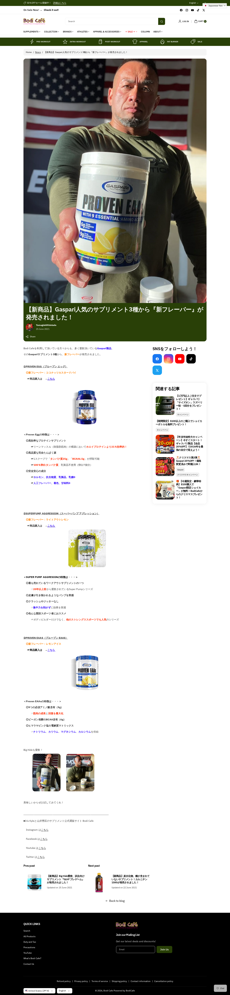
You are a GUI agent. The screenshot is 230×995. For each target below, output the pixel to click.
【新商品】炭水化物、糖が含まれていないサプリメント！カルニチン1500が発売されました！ (131, 879)
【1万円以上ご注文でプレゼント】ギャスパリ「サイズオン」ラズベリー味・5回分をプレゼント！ (189, 402)
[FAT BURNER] (162, 41)
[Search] (161, 21)
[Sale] (193, 41)
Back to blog (117, 901)
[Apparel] (135, 41)
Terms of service (100, 981)
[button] (200, 21)
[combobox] (115, 21)
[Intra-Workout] (65, 41)
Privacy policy (81, 981)
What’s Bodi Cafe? (32, 958)
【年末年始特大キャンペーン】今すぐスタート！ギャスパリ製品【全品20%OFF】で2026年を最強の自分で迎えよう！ (189, 443)
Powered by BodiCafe (124, 990)
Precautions (29, 947)
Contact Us (28, 964)
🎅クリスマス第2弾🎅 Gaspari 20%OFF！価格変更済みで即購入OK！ (188, 461)
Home (29, 52)
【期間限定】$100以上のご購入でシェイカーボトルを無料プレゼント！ (179, 422)
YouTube (27, 952)
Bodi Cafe (108, 990)
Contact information (141, 981)
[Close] (205, 3)
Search (26, 930)
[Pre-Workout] (32, 41)
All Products (29, 936)
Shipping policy (119, 981)
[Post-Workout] (100, 41)
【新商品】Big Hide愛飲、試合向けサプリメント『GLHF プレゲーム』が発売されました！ (65, 879)
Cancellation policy (163, 981)
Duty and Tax (29, 941)
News (38, 52)
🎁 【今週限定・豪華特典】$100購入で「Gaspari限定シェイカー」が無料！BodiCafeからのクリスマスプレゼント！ (189, 489)
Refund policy (64, 981)
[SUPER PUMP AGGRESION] (55, 525)
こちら (51, 378)
